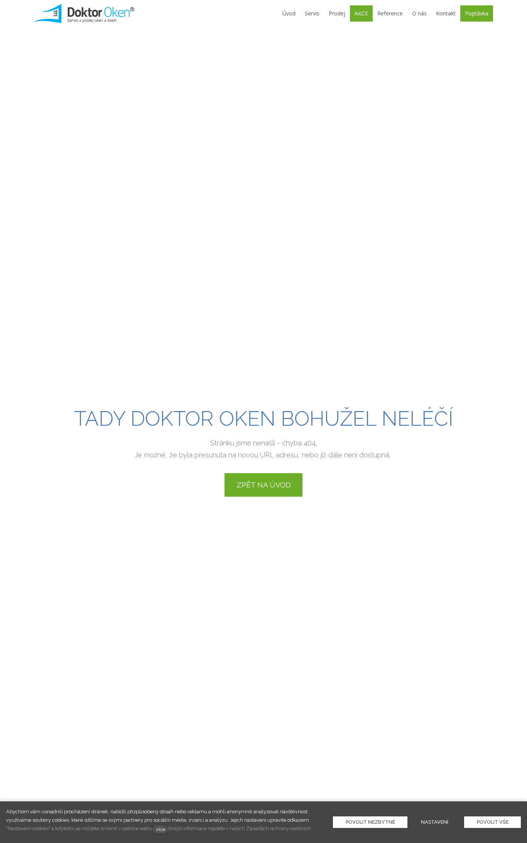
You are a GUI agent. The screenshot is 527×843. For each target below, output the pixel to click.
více (160, 829)
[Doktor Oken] (84, 13)
